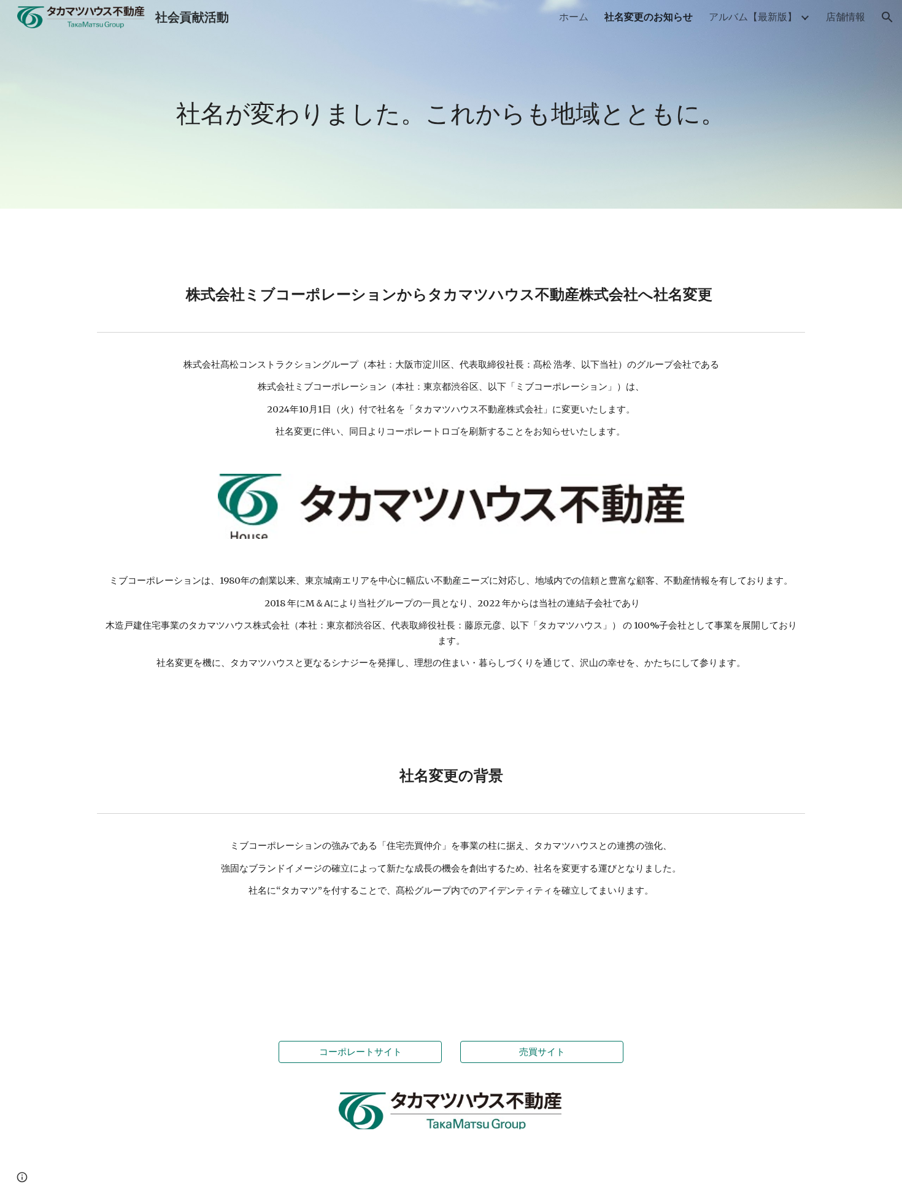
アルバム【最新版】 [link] (753, 16)
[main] (450, 104)
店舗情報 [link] (845, 16)
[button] (887, 17)
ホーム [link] (573, 16)
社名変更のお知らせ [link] (648, 16)
